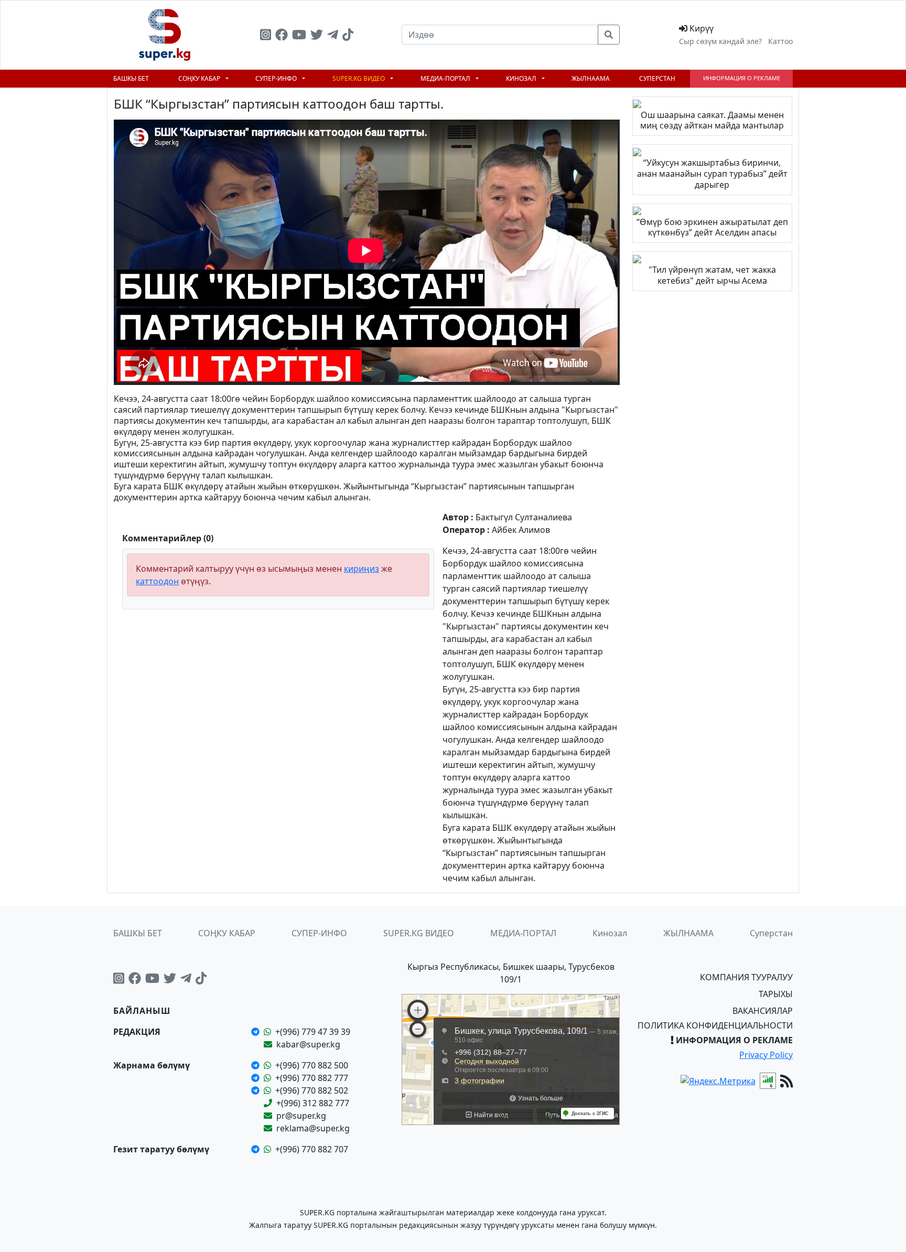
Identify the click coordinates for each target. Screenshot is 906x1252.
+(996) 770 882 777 (311, 1078)
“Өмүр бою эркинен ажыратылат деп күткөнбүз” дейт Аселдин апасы (712, 227)
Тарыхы (776, 994)
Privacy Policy (766, 1055)
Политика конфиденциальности (715, 1025)
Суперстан (657, 78)
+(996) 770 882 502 (311, 1090)
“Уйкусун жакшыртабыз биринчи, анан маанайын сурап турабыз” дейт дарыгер (712, 173)
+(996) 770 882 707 (311, 1149)
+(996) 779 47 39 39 (312, 1031)
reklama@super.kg (313, 1128)
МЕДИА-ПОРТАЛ (446, 78)
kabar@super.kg (308, 1044)
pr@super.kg (301, 1115)
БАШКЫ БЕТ (131, 78)
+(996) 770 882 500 (311, 1065)
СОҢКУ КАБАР (200, 78)
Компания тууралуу (746, 977)
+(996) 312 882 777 (312, 1103)
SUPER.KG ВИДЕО (359, 78)
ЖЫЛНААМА (590, 78)
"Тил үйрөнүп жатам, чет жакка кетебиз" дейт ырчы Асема (712, 275)
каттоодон (157, 581)
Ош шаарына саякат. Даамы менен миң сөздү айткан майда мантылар (712, 120)
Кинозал (522, 78)
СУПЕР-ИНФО (276, 78)
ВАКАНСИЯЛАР (762, 1010)
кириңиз (361, 568)
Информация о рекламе (741, 78)
